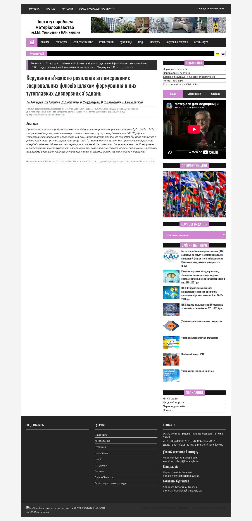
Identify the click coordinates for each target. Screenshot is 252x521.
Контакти (67, 8)
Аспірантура (201, 42)
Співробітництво (83, 42)
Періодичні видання (175, 69)
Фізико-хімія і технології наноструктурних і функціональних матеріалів (104, 63)
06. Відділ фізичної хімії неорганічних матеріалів (63, 67)
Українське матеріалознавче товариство (201, 321)
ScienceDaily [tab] (194, 94)
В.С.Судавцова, (90, 102)
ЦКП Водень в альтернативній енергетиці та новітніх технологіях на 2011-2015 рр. (202, 306)
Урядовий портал (173, 402)
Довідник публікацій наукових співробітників (189, 76)
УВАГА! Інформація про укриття (97, 8)
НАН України (170, 398)
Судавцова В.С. (106, 67)
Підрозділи (101, 434)
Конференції (106, 42)
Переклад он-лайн (174, 406)
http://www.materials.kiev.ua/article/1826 (47, 114)
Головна (34, 8)
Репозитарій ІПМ (173, 80)
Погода (167, 410)
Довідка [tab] (215, 94)
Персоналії (101, 453)
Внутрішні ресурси (177, 42)
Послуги (155, 42)
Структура (61, 42)
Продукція (101, 465)
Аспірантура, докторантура (111, 483)
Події (141, 42)
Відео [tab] (173, 94)
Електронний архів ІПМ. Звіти (180, 84)
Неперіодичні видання (176, 73)
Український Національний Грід (197, 371)
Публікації (126, 42)
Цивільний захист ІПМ (192, 354)
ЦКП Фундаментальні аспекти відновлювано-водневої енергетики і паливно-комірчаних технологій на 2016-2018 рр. (202, 293)
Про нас (50, 8)
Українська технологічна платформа (199, 338)
